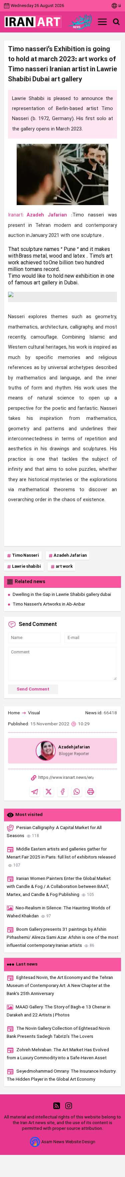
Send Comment (33, 689)
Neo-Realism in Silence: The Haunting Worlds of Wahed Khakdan (58, 912)
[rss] (56, 1105)
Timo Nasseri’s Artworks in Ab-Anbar (49, 604)
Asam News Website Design (68, 1142)
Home (14, 713)
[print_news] (91, 792)
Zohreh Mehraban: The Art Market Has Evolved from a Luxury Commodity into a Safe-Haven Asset (58, 1054)
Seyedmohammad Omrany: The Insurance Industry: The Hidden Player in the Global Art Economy (61, 1075)
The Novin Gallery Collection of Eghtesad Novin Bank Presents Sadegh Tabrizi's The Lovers (58, 1032)
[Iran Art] (32, 22)
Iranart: (16, 215)
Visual (34, 713)
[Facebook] (63, 792)
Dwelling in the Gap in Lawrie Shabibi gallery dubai (62, 595)
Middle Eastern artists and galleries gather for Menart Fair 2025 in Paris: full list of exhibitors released (61, 857)
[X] (49, 792)
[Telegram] (35, 792)
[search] (116, 21)
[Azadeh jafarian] (46, 751)
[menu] (102, 21)
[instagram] (68, 1105)
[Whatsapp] (77, 792)
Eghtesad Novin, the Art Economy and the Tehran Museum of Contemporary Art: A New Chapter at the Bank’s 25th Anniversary (60, 986)
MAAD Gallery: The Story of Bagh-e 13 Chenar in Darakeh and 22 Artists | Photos (58, 1011)
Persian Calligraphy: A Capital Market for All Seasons (54, 832)
